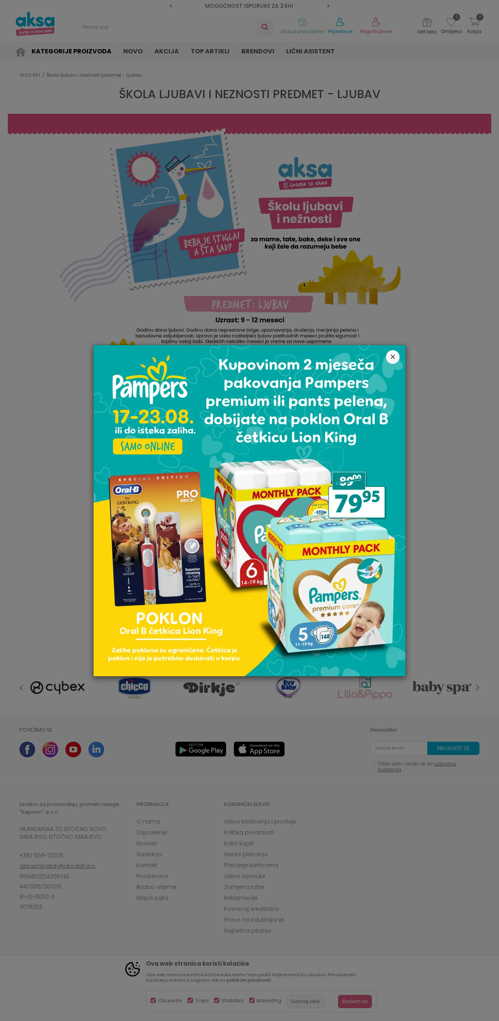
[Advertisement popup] (249, 510)
